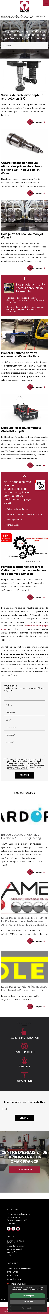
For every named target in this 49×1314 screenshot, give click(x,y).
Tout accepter (27, 1296)
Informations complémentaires (18, 1214)
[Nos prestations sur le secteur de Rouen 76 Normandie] (9, 288)
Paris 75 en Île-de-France (16, 509)
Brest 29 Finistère (13, 519)
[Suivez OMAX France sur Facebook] (9, 1229)
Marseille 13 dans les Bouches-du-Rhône (23, 514)
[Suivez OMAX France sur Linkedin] (13, 1229)
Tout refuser (28, 1302)
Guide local (11, 1223)
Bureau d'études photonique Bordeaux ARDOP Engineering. (21, 836)
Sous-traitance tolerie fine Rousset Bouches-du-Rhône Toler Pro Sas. (24, 988)
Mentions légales (13, 1217)
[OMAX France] (24, 7)
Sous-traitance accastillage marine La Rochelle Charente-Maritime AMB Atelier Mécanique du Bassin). (24, 921)
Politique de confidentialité (17, 1220)
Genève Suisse (11, 525)
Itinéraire (10, 1255)
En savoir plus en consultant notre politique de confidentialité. (24, 768)
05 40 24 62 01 (12, 1252)
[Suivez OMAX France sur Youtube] (18, 1229)
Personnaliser (27, 1308)
